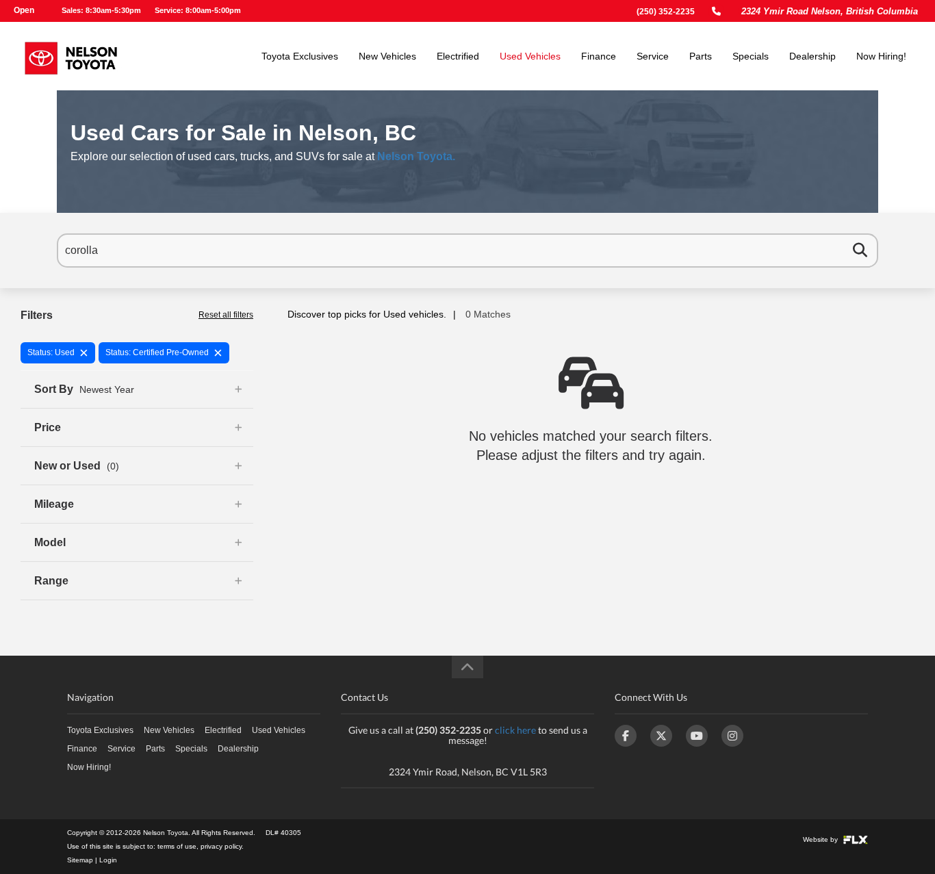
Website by (821, 839)
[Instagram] (732, 736)
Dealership (812, 56)
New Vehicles (387, 56)
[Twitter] (661, 736)
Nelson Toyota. (416, 156)
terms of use (176, 846)
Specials (750, 56)
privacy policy (221, 846)
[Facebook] (626, 736)
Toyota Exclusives (299, 56)
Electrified (458, 56)
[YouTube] (697, 736)
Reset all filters (225, 315)
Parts (700, 56)
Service (653, 56)
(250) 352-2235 (666, 11)
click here (515, 730)
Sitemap (80, 860)
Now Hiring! (881, 56)
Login (108, 860)
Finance (598, 56)
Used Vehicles (530, 56)
